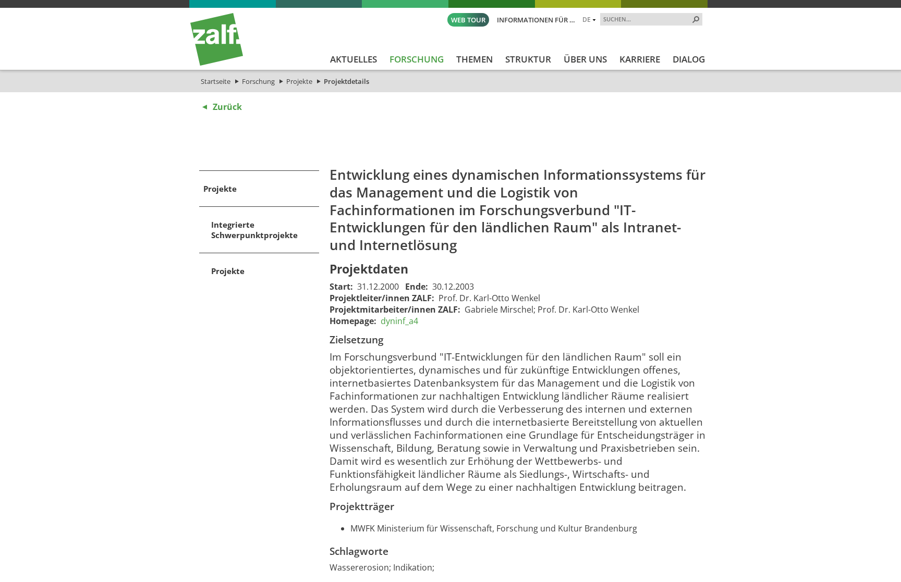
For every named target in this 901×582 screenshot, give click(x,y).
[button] (696, 19)
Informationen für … (536, 19)
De (586, 19)
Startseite (215, 81)
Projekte (299, 81)
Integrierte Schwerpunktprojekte (254, 229)
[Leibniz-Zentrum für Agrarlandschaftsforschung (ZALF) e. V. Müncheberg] (216, 63)
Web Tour (468, 19)
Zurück (227, 107)
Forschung (258, 81)
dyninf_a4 (399, 321)
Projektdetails (346, 81)
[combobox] (647, 19)
